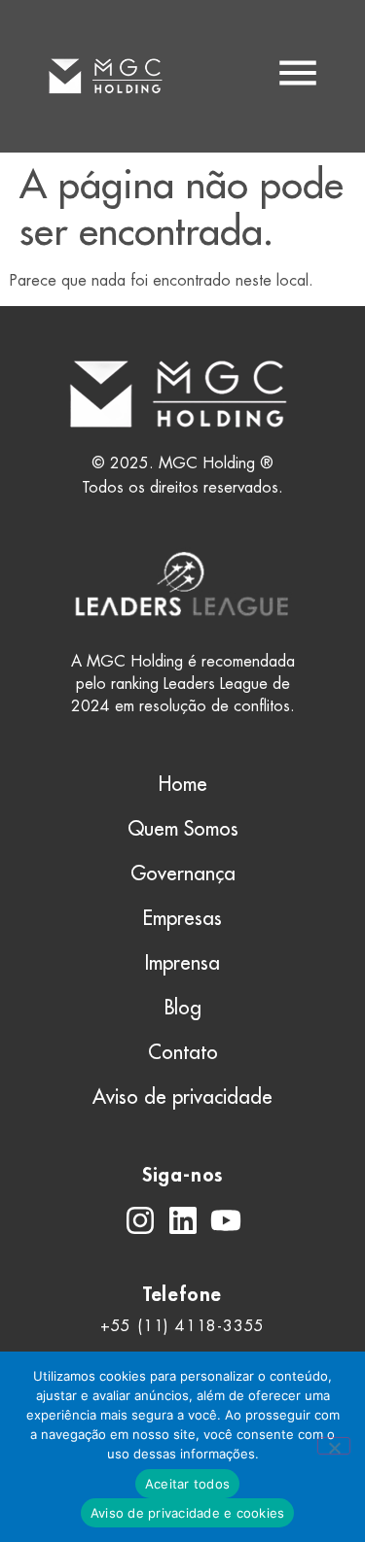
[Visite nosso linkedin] (183, 1220)
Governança (183, 873)
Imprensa (182, 962)
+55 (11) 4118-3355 (182, 1326)
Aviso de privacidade (182, 1096)
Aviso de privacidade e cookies (188, 1513)
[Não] (333, 1446)
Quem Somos (183, 828)
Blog (182, 1007)
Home (183, 783)
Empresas (182, 918)
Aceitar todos (187, 1483)
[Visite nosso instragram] (140, 1220)
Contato (183, 1052)
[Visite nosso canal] (225, 1220)
